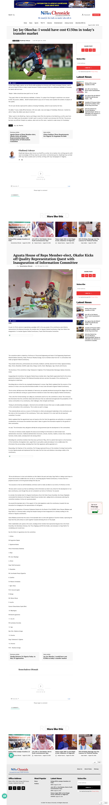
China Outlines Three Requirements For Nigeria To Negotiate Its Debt (56, 135)
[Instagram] (14, 788)
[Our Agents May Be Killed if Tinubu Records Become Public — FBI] (80, 97)
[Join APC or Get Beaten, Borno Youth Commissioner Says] (80, 90)
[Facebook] (19, 159)
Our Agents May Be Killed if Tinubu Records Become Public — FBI (92, 97)
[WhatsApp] (94, 50)
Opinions (53, 796)
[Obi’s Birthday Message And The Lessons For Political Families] (89, 229)
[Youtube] (23, 788)
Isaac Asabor (84, 243)
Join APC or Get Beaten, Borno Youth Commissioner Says (92, 90)
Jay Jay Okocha (18, 125)
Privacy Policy (94, 71)
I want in (87, 67)
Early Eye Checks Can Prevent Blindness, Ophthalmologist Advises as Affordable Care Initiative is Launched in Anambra (92, 112)
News (52, 784)
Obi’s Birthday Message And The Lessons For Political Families (89, 239)
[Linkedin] (22, 159)
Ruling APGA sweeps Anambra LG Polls (90, 83)
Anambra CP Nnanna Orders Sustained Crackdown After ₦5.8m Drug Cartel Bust (92, 103)
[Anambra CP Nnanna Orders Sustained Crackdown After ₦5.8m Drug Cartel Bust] (80, 103)
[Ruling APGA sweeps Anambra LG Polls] (80, 83)
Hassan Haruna (37, 243)
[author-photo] (10, 243)
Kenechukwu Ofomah (16, 243)
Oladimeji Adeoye (25, 40)
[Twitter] (86, 50)
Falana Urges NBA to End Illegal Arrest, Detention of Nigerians (65, 239)
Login (69, 186)
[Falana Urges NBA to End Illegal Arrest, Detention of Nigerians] (66, 229)
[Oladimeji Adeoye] (12, 155)
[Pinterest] (90, 50)
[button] (12, 14)
